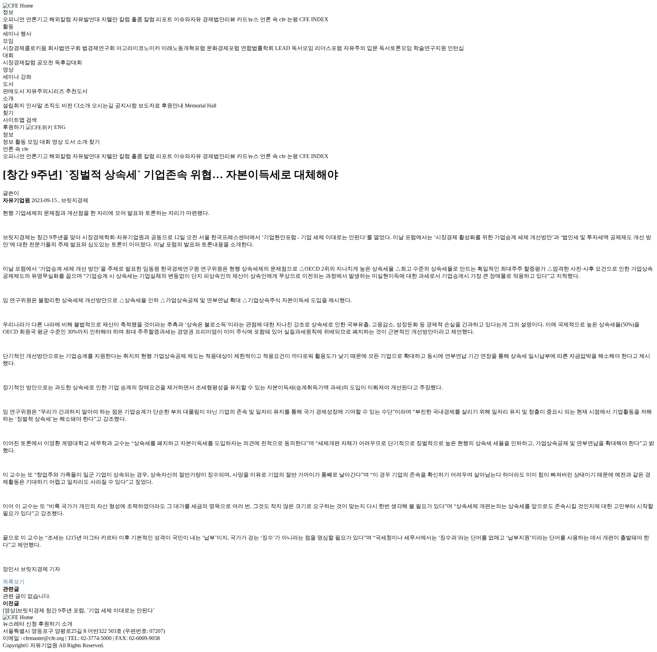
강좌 (26, 77)
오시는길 (103, 105)
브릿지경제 (74, 200)
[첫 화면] (18, 5)
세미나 (12, 34)
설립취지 (14, 105)
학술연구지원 (430, 48)
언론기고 (37, 19)
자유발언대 (87, 19)
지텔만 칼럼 (116, 19)
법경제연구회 (99, 48)
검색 (31, 120)
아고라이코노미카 (139, 48)
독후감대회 (68, 62)
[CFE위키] (39, 127)
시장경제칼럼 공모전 (29, 62)
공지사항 (126, 105)
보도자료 (150, 105)
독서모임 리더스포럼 (318, 48)
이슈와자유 (188, 19)
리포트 (165, 19)
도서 (8, 84)
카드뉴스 (248, 19)
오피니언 (14, 19)
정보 (8, 12)
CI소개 (83, 105)
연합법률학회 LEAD (266, 48)
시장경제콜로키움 (25, 48)
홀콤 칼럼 (143, 19)
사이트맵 (14, 120)
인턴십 (456, 48)
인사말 (35, 105)
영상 (8, 70)
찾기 (8, 113)
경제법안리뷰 (220, 19)
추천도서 (77, 91)
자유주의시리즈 (46, 91)
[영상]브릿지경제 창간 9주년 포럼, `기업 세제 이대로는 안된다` (79, 610)
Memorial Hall (200, 105)
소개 (8, 98)
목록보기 (14, 582)
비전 (68, 105)
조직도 (53, 105)
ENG (60, 127)
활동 (8, 26)
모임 (8, 41)
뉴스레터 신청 (20, 624)
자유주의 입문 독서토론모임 (378, 48)
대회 (8, 55)
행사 (26, 34)
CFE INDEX (313, 19)
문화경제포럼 (224, 48)
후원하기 (14, 127)
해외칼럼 (61, 19)
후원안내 (173, 105)
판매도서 (14, 91)
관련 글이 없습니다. (27, 596)
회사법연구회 (65, 48)
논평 (293, 19)
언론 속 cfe (273, 19)
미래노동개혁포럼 (184, 48)
